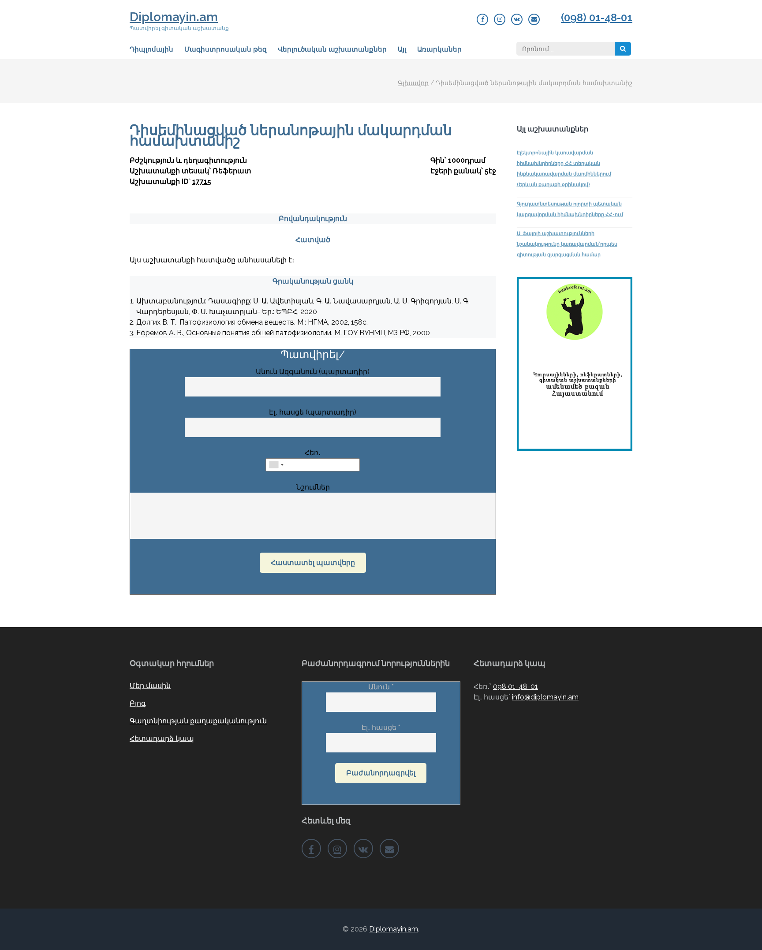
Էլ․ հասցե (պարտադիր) (312, 412)
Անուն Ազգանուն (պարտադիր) (313, 371)
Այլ (402, 49)
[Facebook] (482, 19)
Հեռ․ (313, 453)
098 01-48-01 (515, 686)
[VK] (517, 19)
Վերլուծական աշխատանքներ (332, 49)
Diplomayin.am (174, 17)
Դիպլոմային (151, 49)
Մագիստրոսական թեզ (225, 49)
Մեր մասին (150, 685)
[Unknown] (276, 465)
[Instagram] (499, 19)
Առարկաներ (439, 49)
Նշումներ (313, 487)
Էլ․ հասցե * (381, 727)
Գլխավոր (413, 82)
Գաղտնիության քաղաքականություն (198, 721)
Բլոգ (138, 703)
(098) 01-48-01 (596, 17)
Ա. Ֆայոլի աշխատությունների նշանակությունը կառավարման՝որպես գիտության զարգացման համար (567, 244)
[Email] (534, 19)
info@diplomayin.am (545, 697)
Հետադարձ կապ (162, 738)
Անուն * (381, 687)
